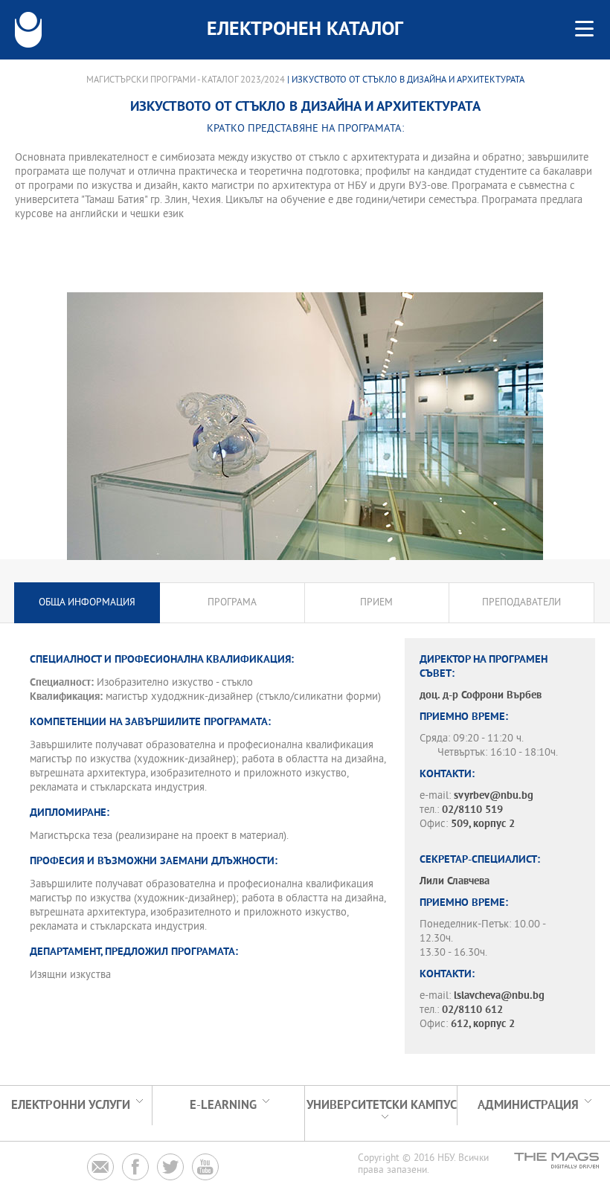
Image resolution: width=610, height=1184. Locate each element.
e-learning (223, 1105)
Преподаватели (521, 602)
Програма (232, 602)
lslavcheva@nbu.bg (499, 996)
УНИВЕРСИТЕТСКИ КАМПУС (381, 1105)
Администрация (528, 1105)
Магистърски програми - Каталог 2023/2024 (185, 80)
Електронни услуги (70, 1105)
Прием (376, 602)
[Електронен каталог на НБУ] (28, 30)
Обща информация (87, 602)
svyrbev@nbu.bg (493, 796)
